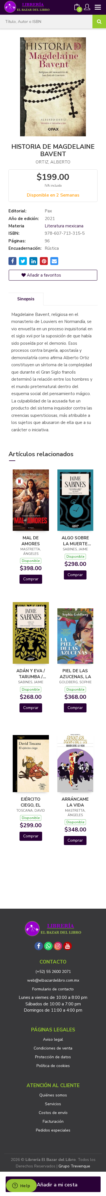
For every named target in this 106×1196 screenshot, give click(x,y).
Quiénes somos (53, 1095)
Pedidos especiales (53, 1130)
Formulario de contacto (53, 989)
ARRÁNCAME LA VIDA (75, 802)
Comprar (30, 579)
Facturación (53, 1121)
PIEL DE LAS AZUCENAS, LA (75, 673)
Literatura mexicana (64, 226)
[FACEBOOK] (38, 946)
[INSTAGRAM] (58, 946)
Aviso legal (53, 1039)
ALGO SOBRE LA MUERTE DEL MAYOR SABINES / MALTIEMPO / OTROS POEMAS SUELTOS (75, 540)
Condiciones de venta (53, 1048)
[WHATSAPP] (48, 946)
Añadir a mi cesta (56, 1184)
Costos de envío (53, 1112)
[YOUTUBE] (67, 946)
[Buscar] (99, 21)
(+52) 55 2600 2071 (53, 971)
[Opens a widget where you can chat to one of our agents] (21, 1186)
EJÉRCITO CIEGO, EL (31, 802)
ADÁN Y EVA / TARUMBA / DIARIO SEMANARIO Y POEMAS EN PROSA (31, 673)
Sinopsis (25, 299)
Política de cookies (53, 1065)
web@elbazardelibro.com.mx (53, 980)
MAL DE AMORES (30, 540)
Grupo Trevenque (74, 1166)
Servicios (53, 1104)
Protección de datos (53, 1057)
